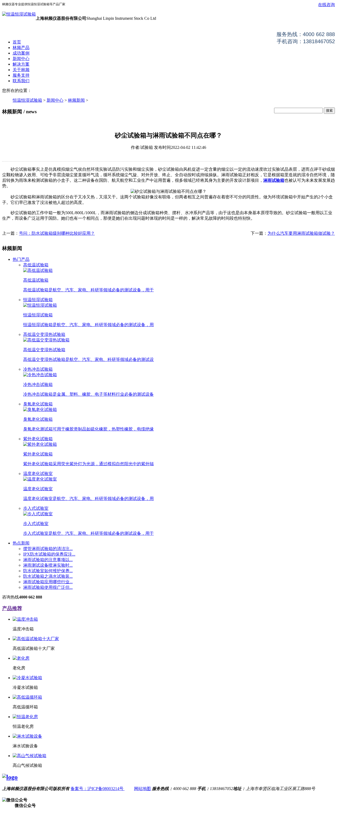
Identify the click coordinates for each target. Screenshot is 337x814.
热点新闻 (21, 543)
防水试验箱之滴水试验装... (48, 576)
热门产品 (21, 259)
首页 (17, 42)
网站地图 (142, 788)
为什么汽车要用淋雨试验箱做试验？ (301, 233)
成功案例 (21, 53)
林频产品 (21, 47)
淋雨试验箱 (273, 180)
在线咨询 (326, 4)
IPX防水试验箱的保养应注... (49, 554)
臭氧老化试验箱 (38, 404)
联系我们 (21, 81)
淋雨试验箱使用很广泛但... (48, 587)
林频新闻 (76, 100)
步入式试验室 (35, 508)
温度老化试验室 (38, 473)
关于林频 (21, 69)
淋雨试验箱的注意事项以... (48, 559)
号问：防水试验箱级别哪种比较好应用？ (57, 233)
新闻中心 (21, 58)
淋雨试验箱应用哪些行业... (48, 582)
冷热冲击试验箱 (38, 369)
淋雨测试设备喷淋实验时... (48, 565)
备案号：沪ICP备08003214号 (98, 788)
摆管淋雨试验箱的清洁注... (48, 548)
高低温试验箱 (35, 265)
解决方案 (21, 64)
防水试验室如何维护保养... (48, 570)
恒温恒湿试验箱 (27, 100)
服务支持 (21, 75)
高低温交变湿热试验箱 (44, 334)
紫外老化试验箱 (38, 439)
